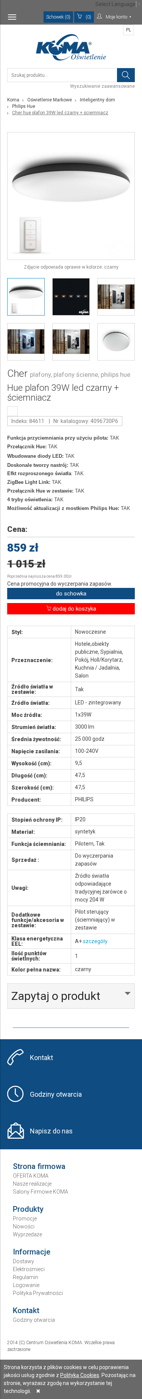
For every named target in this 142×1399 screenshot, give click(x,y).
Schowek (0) (58, 17)
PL (128, 30)
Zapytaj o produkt (55, 996)
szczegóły (95, 941)
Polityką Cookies (79, 1375)
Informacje (31, 1251)
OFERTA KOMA (30, 1176)
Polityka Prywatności (38, 1293)
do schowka (71, 593)
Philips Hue (23, 106)
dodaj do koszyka (73, 608)
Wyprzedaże (27, 1234)
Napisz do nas (51, 1131)
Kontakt (41, 1058)
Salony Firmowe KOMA (40, 1192)
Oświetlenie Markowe (49, 100)
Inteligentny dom (97, 100)
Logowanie (26, 1285)
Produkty (28, 1209)
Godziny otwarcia (56, 1094)
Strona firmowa (39, 1166)
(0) (88, 17)
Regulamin (25, 1277)
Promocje (25, 1219)
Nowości (23, 1226)
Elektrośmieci (29, 1269)
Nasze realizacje (32, 1184)
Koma (13, 100)
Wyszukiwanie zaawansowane (102, 86)
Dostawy (23, 1261)
